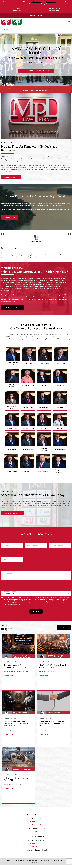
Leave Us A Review (33, 860)
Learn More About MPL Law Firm (36, 67)
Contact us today (13, 307)
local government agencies (17, 255)
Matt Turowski (36, 2)
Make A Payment (36, 15)
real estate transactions (61, 253)
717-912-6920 (17, 11)
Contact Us (10, 217)
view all (63, 627)
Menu (69, 24)
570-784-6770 (54, 11)
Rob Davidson (51, 2)
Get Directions (36, 822)
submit (36, 611)
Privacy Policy (20, 860)
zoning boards (31, 255)
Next (68, 59)
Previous (4, 59)
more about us (11, 177)
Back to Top (35, 862)
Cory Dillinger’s (26, 88)
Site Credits (10, 860)
